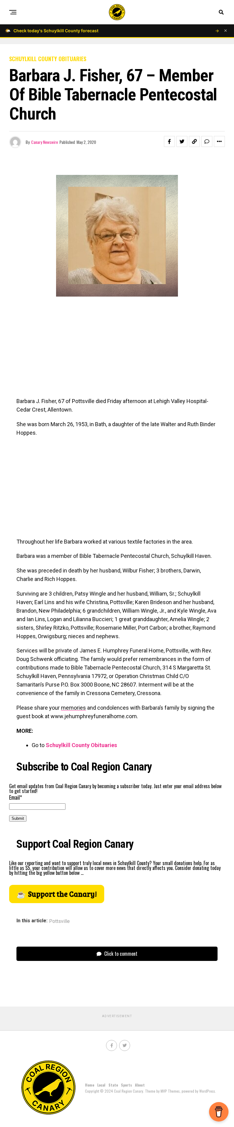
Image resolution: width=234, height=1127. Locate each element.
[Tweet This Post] (181, 141)
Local (101, 1084)
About (140, 1084)
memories (73, 707)
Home (89, 1084)
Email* (15, 797)
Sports (126, 1084)
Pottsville (59, 921)
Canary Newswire (44, 142)
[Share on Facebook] (169, 141)
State (113, 1084)
